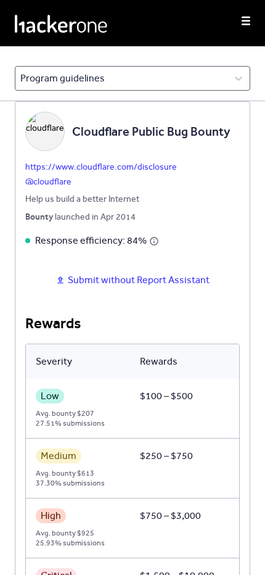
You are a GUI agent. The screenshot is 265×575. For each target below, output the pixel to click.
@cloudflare (48, 181)
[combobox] (21, 78)
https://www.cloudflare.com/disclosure (101, 167)
